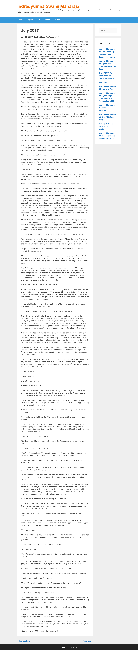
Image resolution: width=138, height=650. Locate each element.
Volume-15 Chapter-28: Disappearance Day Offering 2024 (107, 136)
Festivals (57, 20)
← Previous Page (23, 641)
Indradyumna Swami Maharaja (48, 6)
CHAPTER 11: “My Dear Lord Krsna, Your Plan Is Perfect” (107, 75)
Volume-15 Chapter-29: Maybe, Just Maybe (107, 126)
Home (21, 20)
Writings (47, 20)
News (39, 20)
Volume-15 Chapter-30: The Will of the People (107, 117)
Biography (30, 20)
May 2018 (103, 82)
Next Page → (88, 641)
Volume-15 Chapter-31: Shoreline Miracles (107, 107)
